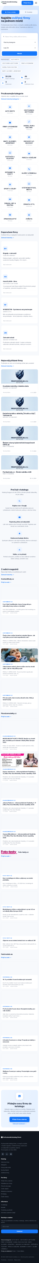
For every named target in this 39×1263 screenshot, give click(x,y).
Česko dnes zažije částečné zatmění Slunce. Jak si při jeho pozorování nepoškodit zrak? (19, 636)
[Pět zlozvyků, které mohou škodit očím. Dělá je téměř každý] (19, 686)
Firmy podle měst (6, 1167)
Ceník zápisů (4, 1188)
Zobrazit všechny (6, 237)
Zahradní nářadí (8, 337)
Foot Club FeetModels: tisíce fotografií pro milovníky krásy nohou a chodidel (17, 605)
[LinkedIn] (6, 1154)
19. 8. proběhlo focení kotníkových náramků (17, 979)
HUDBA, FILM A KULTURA (9, 67)
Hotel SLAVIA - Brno (10, 281)
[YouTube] (11, 1154)
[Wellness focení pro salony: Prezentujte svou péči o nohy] (19, 1060)
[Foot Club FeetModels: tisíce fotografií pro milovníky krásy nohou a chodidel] (19, 593)
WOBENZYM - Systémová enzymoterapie (17, 309)
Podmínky (3, 1260)
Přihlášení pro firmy (6, 1183)
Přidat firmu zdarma (19, 1119)
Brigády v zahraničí (9, 253)
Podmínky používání (6, 1210)
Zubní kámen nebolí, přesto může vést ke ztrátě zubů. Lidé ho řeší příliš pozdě (19, 667)
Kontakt (3, 1207)
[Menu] (36, 3)
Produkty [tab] (29, 12)
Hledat (19, 53)
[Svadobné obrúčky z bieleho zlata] (19, 376)
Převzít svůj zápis (6, 1186)
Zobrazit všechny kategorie (10, 99)
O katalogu (4, 1204)
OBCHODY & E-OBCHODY (23, 1244)
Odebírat (19, 1231)
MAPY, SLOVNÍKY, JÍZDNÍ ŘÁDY (11, 71)
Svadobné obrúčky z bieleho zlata (16, 386)
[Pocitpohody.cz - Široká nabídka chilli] (19, 462)
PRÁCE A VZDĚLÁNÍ (13, 1246)
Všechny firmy (5, 1162)
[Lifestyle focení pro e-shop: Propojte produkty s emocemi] (19, 1028)
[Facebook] (2, 1154)
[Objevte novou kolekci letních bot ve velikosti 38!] (19, 929)
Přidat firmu (27, 3)
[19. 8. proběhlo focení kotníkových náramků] (19, 968)
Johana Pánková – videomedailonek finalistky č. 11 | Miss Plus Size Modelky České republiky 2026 (19, 803)
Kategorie (4, 1164)
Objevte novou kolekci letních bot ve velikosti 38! (19, 940)
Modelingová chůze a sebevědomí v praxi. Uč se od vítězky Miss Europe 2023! (19, 910)
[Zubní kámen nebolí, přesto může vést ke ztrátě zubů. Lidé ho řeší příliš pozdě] (19, 655)
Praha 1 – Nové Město (18, 1251)
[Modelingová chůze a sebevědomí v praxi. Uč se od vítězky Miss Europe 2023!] (19, 898)
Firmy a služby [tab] (11, 12)
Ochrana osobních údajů (8, 1212)
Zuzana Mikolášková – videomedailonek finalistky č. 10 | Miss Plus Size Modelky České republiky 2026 (19, 836)
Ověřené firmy (5, 1172)
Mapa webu (17, 1260)
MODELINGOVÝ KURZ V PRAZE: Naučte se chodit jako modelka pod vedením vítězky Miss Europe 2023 (19, 740)
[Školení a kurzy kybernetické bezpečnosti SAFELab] (19, 433)
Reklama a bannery (6, 1191)
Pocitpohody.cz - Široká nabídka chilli (17, 472)
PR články (4, 1194)
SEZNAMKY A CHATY (26, 1246)
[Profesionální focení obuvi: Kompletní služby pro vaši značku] (19, 997)
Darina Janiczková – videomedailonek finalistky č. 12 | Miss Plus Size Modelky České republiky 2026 (19, 772)
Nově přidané (5, 1170)
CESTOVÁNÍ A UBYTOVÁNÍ (10, 63)
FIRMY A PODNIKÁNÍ (27, 63)
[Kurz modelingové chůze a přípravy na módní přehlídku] (19, 866)
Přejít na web (5, 582)
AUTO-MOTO (15, 59)
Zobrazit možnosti (19, 1124)
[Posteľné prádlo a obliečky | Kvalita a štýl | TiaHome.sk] (19, 404)
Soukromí (10, 1260)
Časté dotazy (5, 1196)
